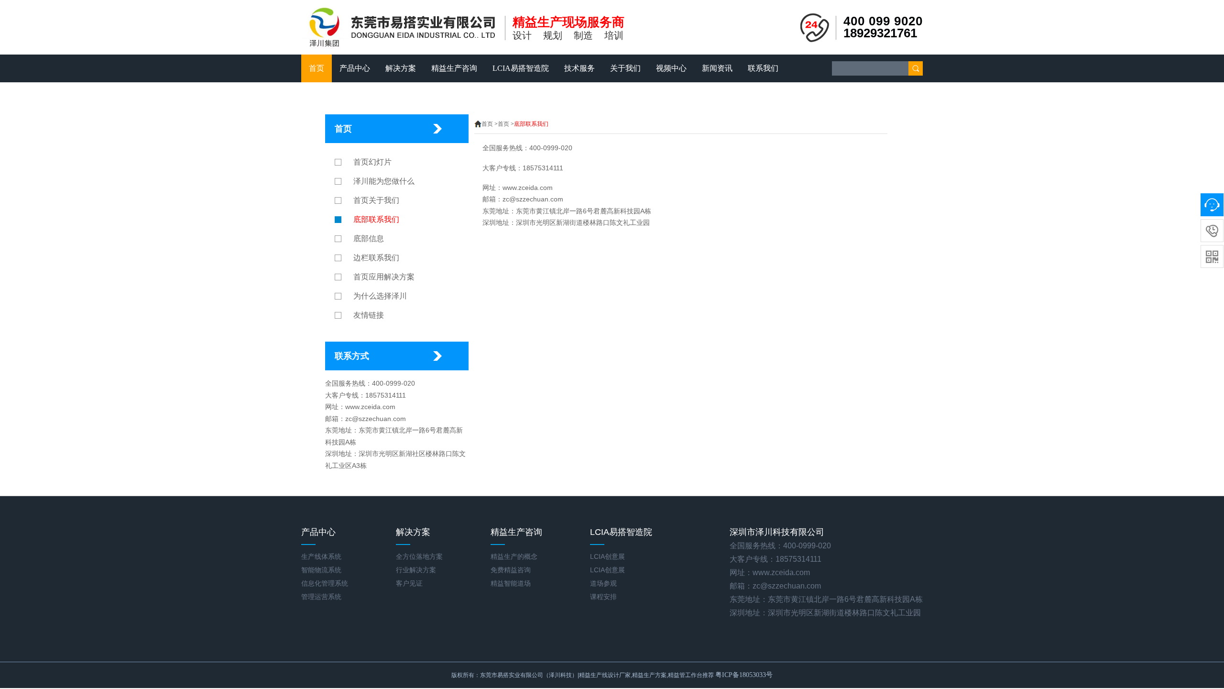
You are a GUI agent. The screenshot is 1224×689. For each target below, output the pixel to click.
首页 (316, 68)
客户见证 (409, 583)
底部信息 (368, 238)
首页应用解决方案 (384, 277)
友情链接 (368, 315)
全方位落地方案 (419, 556)
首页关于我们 (376, 200)
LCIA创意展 (607, 556)
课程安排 (603, 596)
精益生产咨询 (454, 68)
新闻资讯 (717, 68)
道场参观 (603, 583)
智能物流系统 (321, 570)
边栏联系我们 (376, 258)
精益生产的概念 (514, 556)
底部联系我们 (376, 219)
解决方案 (400, 68)
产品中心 (354, 68)
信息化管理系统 (324, 583)
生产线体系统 (321, 556)
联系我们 (763, 68)
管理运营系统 (321, 596)
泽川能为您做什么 (384, 181)
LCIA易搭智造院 (520, 68)
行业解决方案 (416, 570)
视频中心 (671, 68)
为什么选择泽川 (380, 296)
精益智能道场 (511, 583)
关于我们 (625, 68)
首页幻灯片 (372, 162)
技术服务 (579, 68)
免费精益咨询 (511, 570)
